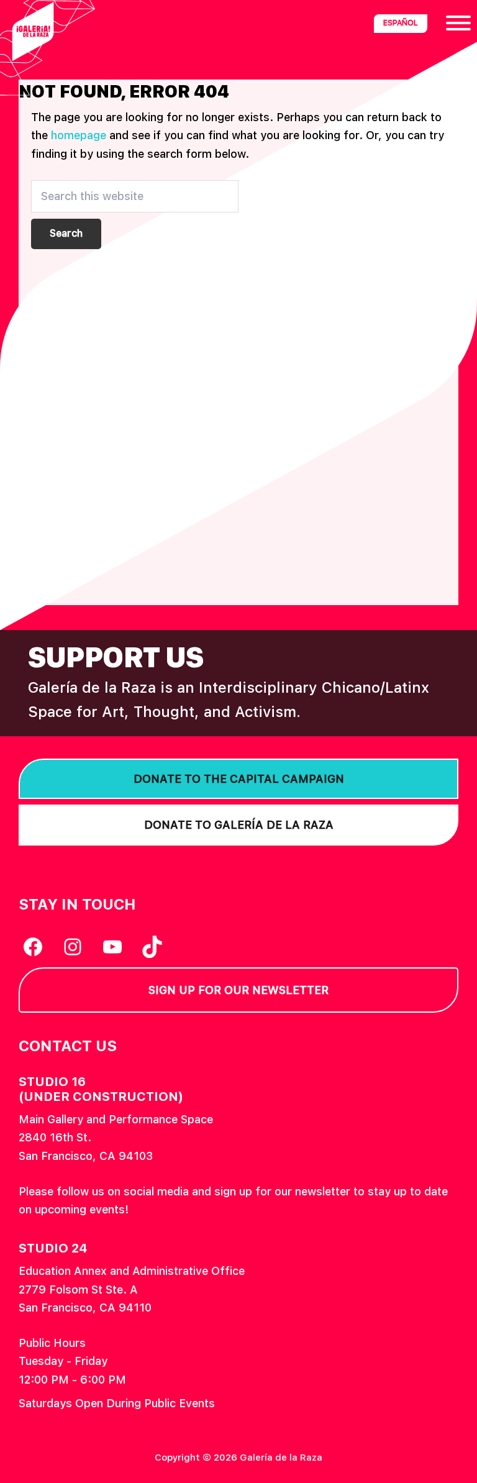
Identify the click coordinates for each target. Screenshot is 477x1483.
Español (400, 23)
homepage (78, 135)
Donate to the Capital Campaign (239, 778)
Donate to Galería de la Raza (239, 824)
